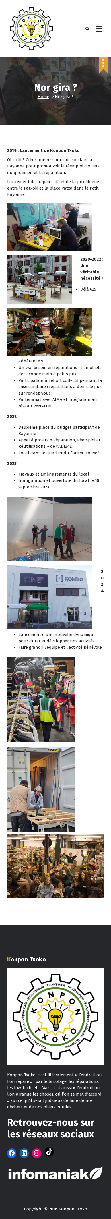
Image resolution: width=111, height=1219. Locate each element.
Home (43, 96)
